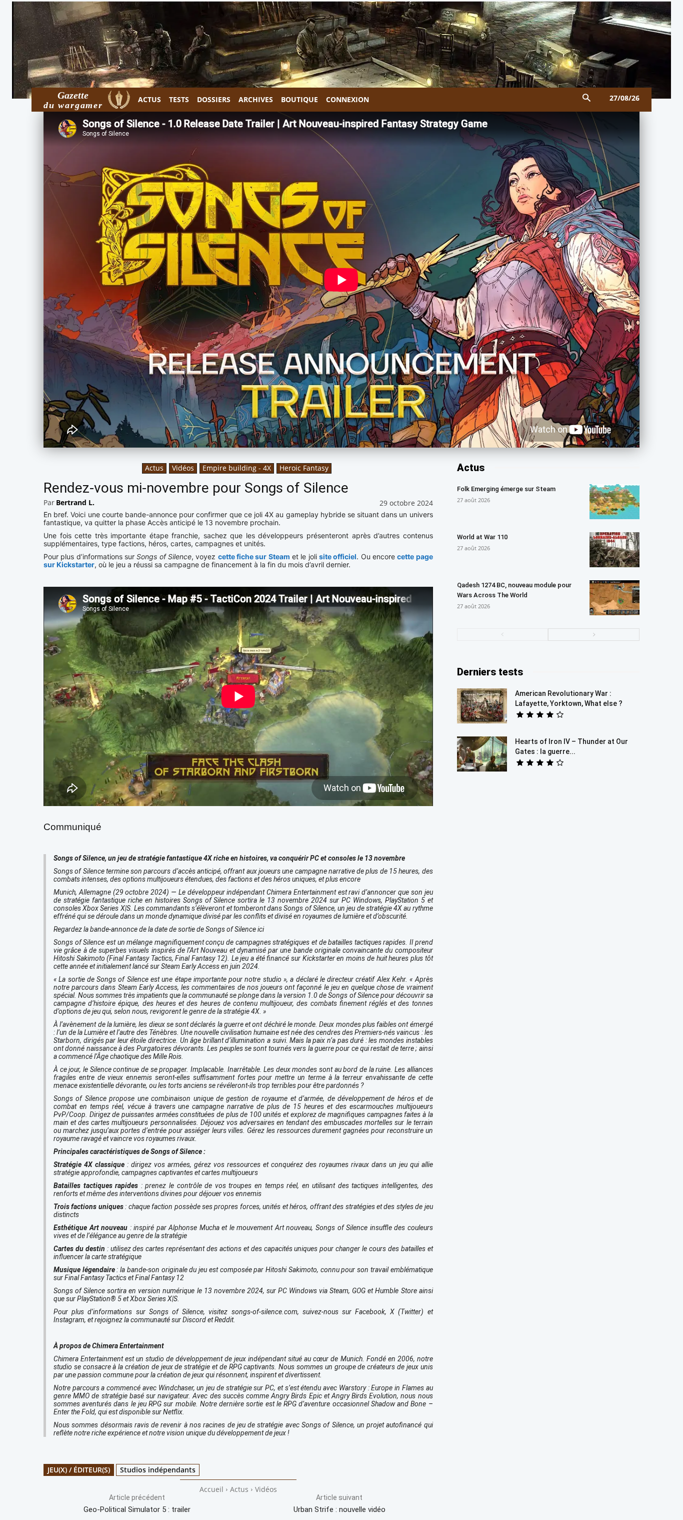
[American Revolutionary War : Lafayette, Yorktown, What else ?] (482, 705)
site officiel (337, 556)
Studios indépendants (158, 1469)
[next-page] (594, 634)
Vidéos (183, 468)
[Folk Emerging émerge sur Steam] (615, 501)
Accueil (212, 1489)
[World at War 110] (615, 549)
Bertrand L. (75, 502)
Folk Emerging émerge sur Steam (506, 489)
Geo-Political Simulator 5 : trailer (137, 1509)
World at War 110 (482, 537)
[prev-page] (502, 634)
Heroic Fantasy (304, 468)
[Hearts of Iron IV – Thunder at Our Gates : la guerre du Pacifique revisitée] (482, 754)
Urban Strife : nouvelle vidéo (340, 1509)
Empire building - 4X (236, 468)
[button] (587, 98)
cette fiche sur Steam (254, 556)
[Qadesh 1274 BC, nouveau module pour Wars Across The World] (615, 597)
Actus (154, 468)
